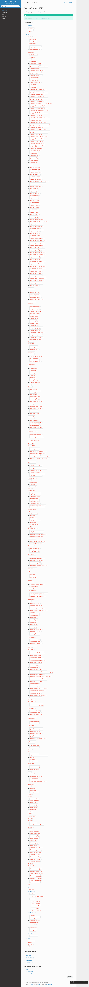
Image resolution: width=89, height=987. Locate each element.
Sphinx (31, 984)
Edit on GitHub (69, 2)
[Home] (25, 2)
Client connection (32, 912)
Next (69, 976)
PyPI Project (29, 955)
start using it (48, 18)
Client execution (32, 891)
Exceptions (4, 16)
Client (3, 14)
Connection (4, 12)
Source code (29, 960)
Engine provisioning (32, 924)
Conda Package (30, 957)
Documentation (30, 958)
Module (3, 18)
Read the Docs (49, 984)
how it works (39, 18)
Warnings (30, 933)
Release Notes (29, 962)
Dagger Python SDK (11, 1)
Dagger (40, 12)
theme (38, 984)
